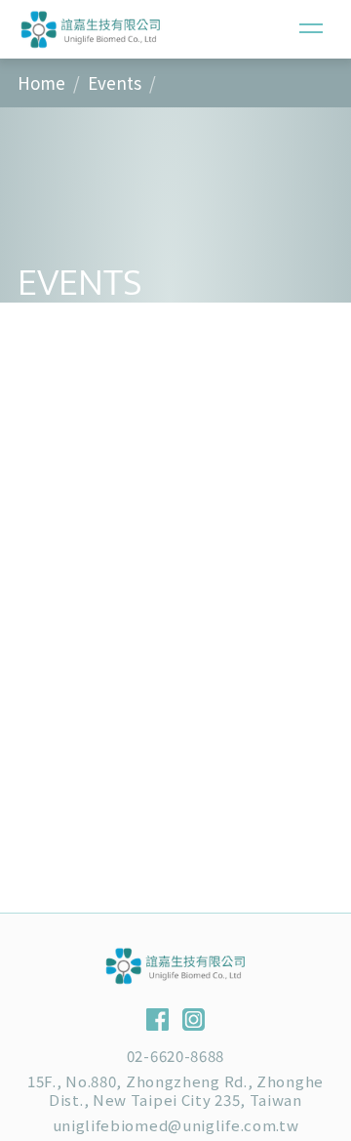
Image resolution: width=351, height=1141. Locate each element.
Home (41, 82)
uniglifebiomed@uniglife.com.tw (176, 1125)
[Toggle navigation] (311, 29)
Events (114, 82)
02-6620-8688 (175, 1055)
